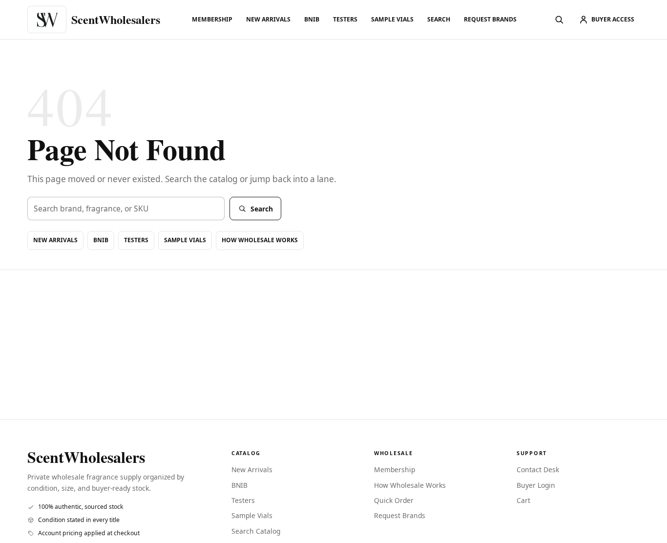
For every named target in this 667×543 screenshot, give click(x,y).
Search (438, 19)
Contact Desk (538, 469)
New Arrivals (268, 19)
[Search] (559, 19)
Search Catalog (255, 531)
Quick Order (394, 500)
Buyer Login (536, 485)
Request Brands (490, 19)
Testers (345, 19)
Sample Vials (392, 19)
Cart (523, 500)
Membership (212, 19)
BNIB (311, 19)
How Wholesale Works (260, 240)
